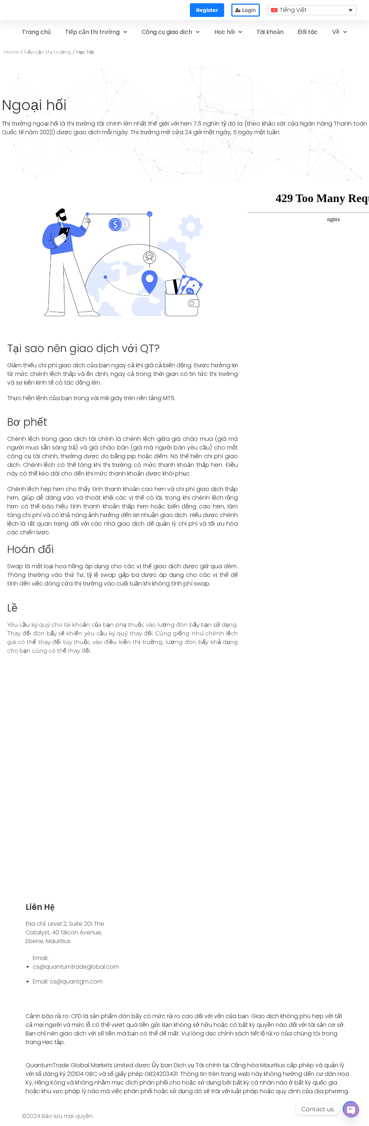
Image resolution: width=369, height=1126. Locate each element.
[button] (207, 10)
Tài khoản (270, 32)
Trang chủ (36, 32)
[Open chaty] (351, 1109)
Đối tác (308, 32)
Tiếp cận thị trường (92, 32)
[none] (311, 10)
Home (11, 52)
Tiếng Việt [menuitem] (293, 10)
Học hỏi (224, 32)
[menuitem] (311, 10)
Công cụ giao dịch (167, 32)
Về (335, 32)
